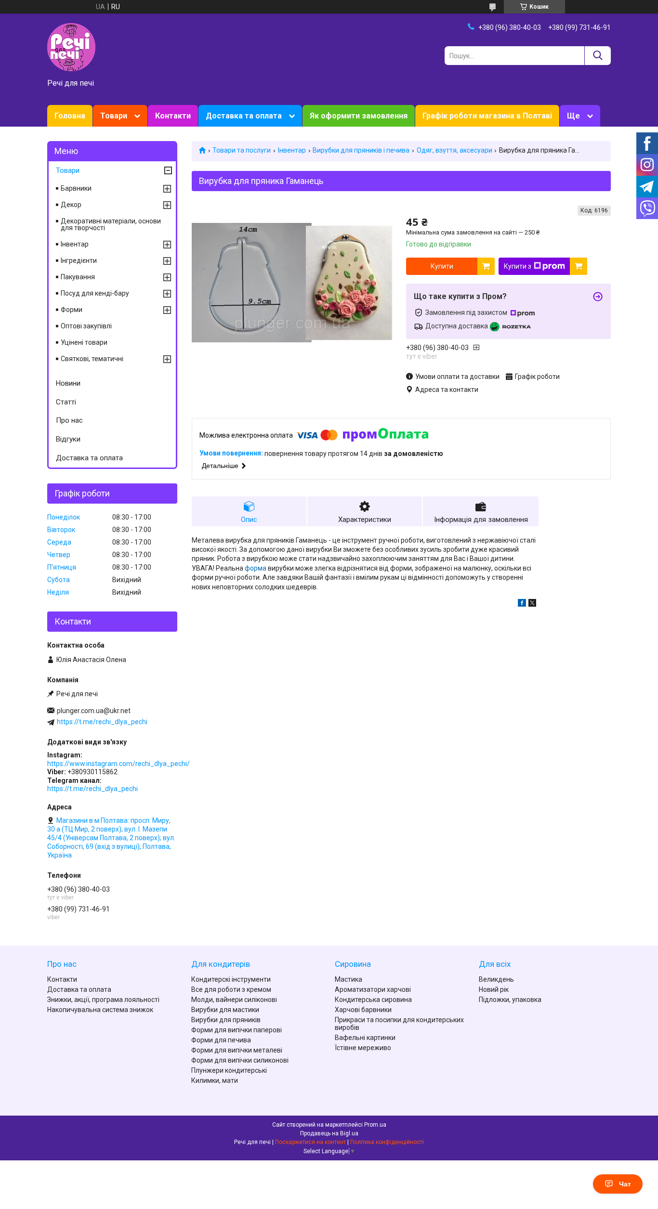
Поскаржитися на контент (310, 1142)
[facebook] (522, 604)
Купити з (517, 266)
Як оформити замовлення (359, 115)
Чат (625, 1184)
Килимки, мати (214, 1080)
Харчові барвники (363, 1010)
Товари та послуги (241, 150)
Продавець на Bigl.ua (329, 1133)
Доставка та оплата (244, 115)
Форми (71, 309)
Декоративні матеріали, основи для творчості (111, 224)
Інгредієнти (79, 260)
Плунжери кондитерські (229, 1070)
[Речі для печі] (71, 47)
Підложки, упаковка (510, 999)
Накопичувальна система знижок (100, 1010)
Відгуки (68, 439)
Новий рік (494, 989)
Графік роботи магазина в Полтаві (487, 115)
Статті (66, 402)
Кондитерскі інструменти (231, 979)
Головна (69, 115)
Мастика (348, 979)
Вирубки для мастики (225, 1010)
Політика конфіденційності (387, 1142)
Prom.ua (375, 1124)
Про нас (69, 420)
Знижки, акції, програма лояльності (103, 999)
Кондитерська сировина (373, 999)
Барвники (76, 188)
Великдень (496, 979)
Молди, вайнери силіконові (234, 999)
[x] (532, 604)
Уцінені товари (84, 342)
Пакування (78, 277)
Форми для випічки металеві (236, 1050)
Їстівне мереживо (363, 1048)
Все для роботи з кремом (231, 989)
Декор (71, 204)
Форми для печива (221, 1040)
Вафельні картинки (365, 1037)
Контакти (173, 115)
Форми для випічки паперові (236, 1030)
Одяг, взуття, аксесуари (454, 150)
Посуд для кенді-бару (95, 293)
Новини (68, 383)
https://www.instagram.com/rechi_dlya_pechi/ (118, 763)
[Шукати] (597, 55)
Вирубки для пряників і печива (361, 150)
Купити (442, 266)
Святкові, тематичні (92, 359)
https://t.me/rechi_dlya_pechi (102, 722)
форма (255, 568)
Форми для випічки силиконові (240, 1060)
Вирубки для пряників (226, 1020)
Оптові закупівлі (86, 326)
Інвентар (292, 150)
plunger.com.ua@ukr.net (94, 711)
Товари (113, 115)
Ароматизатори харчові (373, 989)
